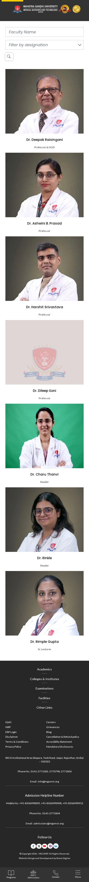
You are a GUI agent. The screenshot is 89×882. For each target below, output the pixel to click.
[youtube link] (44, 846)
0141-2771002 (39, 771)
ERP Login (11, 732)
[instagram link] (50, 846)
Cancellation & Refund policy (62, 736)
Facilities (44, 698)
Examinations (45, 688)
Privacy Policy (13, 746)
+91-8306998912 (73, 803)
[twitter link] (39, 846)
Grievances (53, 727)
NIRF (8, 727)
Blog (48, 732)
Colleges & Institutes (44, 679)
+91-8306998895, (30, 803)
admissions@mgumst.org (49, 823)
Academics (44, 669)
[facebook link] (33, 846)
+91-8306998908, (51, 803)
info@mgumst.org (48, 781)
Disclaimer (11, 736)
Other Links (44, 707)
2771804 (66, 771)
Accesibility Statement (59, 741)
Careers (51, 722)
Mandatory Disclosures (59, 746)
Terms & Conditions (17, 741)
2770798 (54, 771)
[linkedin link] (56, 846)
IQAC (8, 722)
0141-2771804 (51, 813)
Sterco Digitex (63, 858)
